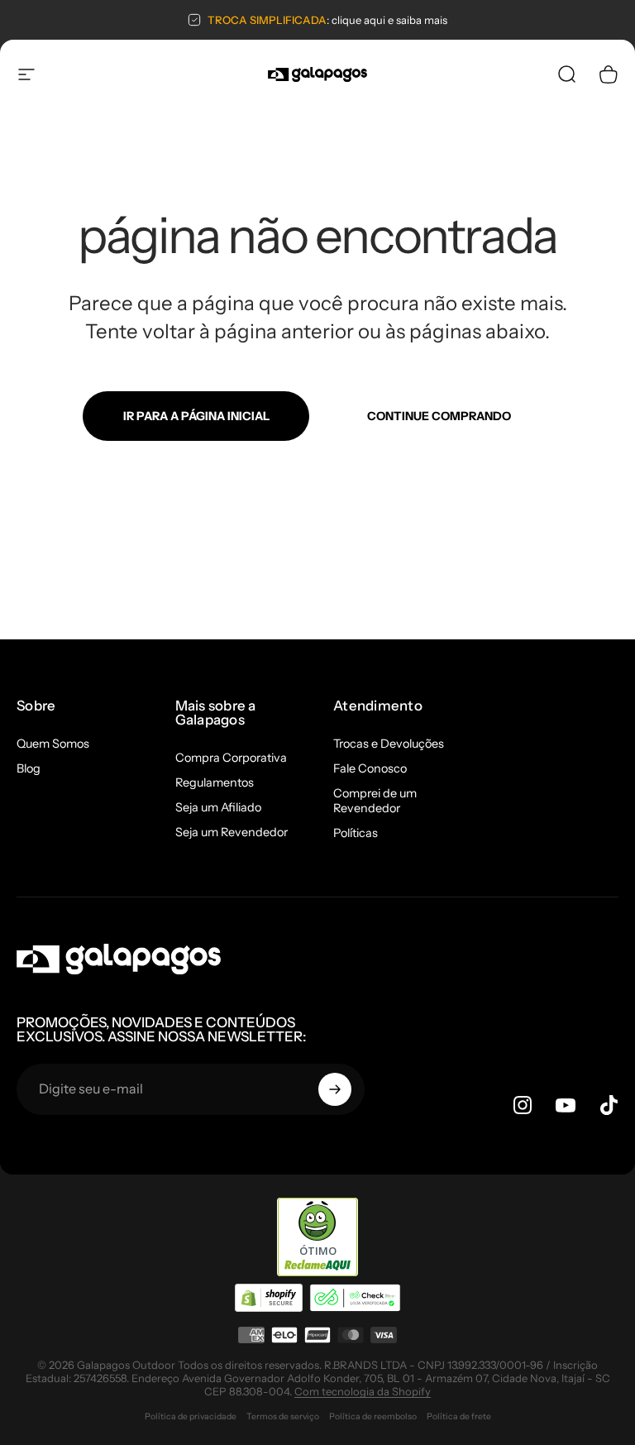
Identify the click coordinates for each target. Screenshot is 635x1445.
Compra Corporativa (231, 757)
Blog (29, 768)
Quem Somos (53, 743)
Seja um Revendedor (231, 832)
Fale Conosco (370, 768)
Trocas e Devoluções (388, 743)
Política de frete (459, 1416)
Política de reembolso (373, 1416)
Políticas (355, 832)
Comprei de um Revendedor (375, 801)
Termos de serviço (282, 1416)
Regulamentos (214, 782)
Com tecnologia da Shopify (362, 1391)
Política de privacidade (190, 1416)
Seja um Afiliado (218, 807)
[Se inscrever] (334, 1089)
